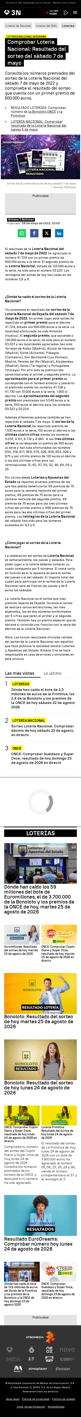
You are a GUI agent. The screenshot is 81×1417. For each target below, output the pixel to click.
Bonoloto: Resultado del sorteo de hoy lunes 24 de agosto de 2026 (38, 1087)
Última (54, 12)
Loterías (20, 684)
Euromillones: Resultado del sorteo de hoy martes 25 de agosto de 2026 (21, 950)
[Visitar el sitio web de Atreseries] (31, 1359)
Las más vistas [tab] (19, 673)
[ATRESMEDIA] (40, 1337)
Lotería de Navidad (18, 25)
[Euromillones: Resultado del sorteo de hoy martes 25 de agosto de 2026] (22, 935)
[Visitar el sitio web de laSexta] (31, 1350)
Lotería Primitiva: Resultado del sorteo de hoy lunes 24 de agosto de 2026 (57, 1132)
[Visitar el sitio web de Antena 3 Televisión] (13, 1350)
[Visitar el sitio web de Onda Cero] (49, 1359)
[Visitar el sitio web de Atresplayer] (40, 1369)
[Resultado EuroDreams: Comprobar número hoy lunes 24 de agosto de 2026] (40, 1215)
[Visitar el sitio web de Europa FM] (67, 1359)
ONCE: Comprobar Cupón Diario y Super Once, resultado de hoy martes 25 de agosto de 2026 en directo (58, 953)
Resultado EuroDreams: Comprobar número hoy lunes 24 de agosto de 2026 (38, 1244)
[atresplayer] (66, 12)
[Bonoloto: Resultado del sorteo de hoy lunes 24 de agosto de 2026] (40, 1059)
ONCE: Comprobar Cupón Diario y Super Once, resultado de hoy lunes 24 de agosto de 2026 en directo (21, 1134)
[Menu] (76, 12)
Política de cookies (63, 1399)
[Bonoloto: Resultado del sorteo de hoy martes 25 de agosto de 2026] (40, 993)
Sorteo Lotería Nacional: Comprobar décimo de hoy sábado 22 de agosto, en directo (42, 730)
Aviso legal (13, 1399)
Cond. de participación (31, 1406)
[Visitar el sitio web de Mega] (13, 1359)
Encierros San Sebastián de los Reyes (28, 2)
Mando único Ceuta (64, 2)
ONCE (51, 112)
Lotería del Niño (46, 25)
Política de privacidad (36, 1399)
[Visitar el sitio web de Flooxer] (63, 1369)
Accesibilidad (56, 1406)
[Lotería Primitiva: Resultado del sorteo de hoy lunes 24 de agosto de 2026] (59, 1116)
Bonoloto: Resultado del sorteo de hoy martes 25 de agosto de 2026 (38, 1021)
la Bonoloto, (37, 112)
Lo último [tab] (52, 673)
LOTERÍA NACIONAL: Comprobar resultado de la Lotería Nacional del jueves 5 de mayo (38, 126)
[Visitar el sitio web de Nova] (67, 1350)
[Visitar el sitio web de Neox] (49, 1350)
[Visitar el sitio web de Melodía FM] (18, 1369)
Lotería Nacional (28, 721)
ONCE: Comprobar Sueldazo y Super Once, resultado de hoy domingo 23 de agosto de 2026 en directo (42, 758)
